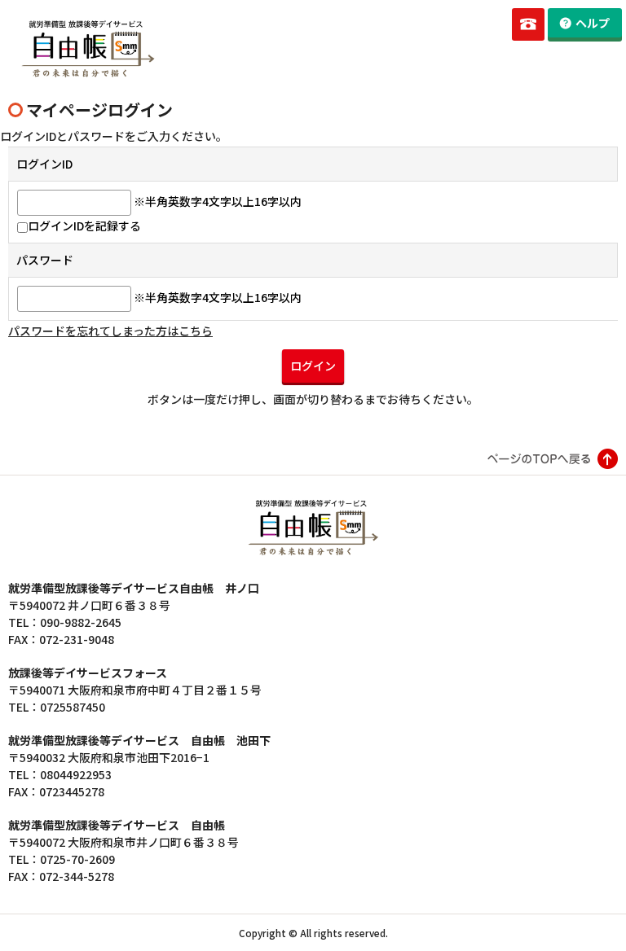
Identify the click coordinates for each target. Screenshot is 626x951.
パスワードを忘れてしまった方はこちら (110, 330)
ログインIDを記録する (84, 225)
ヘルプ (592, 23)
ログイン (313, 365)
